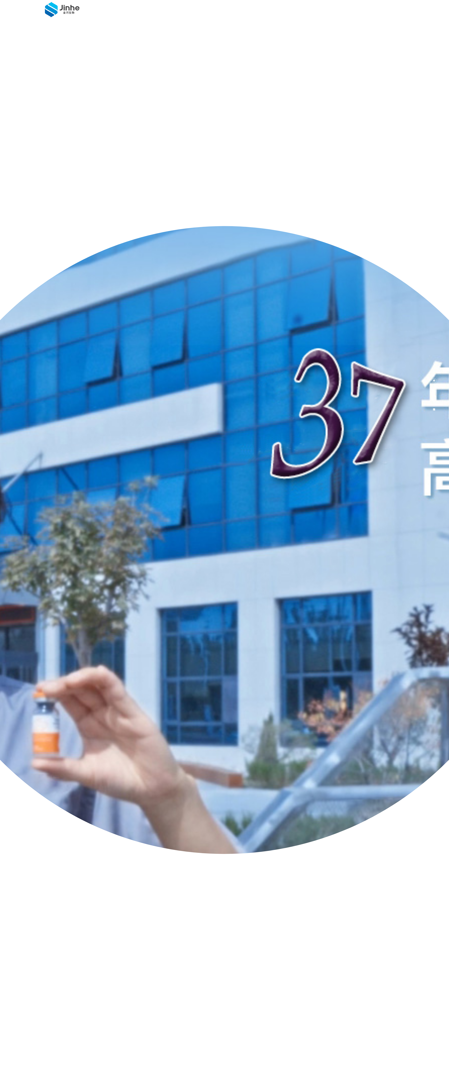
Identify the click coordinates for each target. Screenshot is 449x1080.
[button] (434, 363)
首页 (195, 11)
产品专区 (267, 11)
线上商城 (345, 11)
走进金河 (217, 11)
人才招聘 (369, 11)
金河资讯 (242, 11)
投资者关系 (293, 11)
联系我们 (320, 11)
